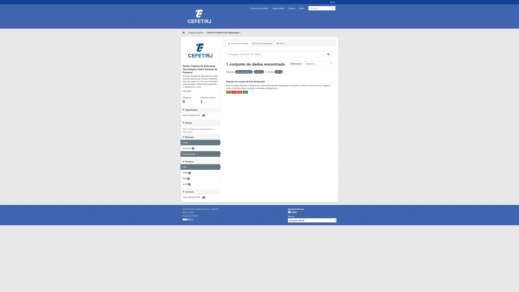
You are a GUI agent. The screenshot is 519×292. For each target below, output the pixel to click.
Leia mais (187, 90)
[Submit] (333, 8)
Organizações (278, 8)
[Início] (183, 32)
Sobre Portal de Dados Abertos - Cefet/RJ (200, 209)
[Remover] (250, 72)
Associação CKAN (190, 215)
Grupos (292, 8)
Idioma (291, 216)
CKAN (292, 212)
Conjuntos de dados (259, 8)
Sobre (301, 8)
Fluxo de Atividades (263, 43)
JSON (239, 92)
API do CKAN (188, 212)
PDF (233, 92)
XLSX (245, 92)
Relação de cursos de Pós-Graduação (245, 81)
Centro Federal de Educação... (224, 32)
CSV (228, 92)
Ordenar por (296, 63)
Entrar (332, 2)
